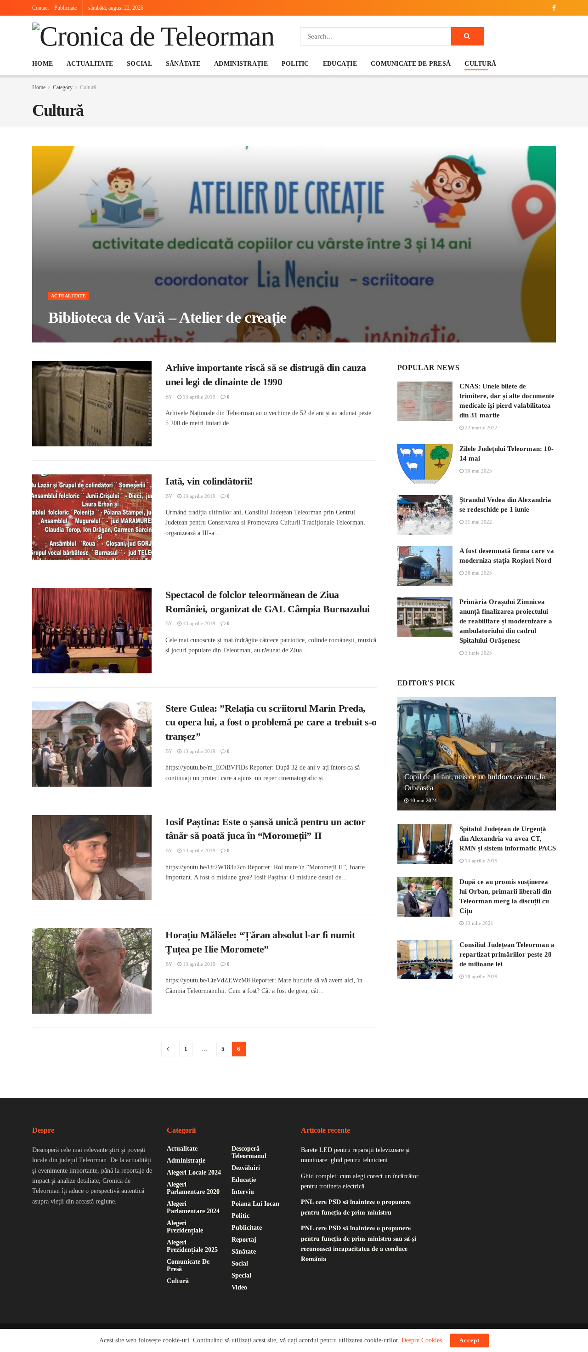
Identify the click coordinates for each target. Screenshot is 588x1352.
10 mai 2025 (478, 470)
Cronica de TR (77, 337)
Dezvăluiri (246, 1167)
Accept (469, 1340)
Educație (340, 63)
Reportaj (244, 1239)
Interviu (243, 1191)
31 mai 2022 (478, 522)
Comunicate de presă (411, 63)
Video (239, 1287)
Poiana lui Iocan (255, 1203)
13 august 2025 (123, 337)
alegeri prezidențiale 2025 (192, 1246)
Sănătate (183, 63)
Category (63, 87)
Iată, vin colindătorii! (209, 481)
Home (42, 63)
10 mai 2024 (422, 800)
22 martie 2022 (481, 427)
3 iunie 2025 (478, 653)
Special (241, 1275)
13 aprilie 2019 (198, 396)
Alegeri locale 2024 (194, 1172)
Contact (40, 8)
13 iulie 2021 (478, 923)
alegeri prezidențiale (185, 1227)
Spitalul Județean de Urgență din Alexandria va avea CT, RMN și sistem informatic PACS (507, 838)
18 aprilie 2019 (481, 976)
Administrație (241, 63)
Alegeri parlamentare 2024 (193, 1207)
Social (139, 63)
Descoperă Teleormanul (249, 1152)
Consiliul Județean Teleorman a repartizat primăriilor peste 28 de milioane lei (506, 954)
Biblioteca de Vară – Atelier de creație (167, 317)
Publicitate (65, 8)
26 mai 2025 (478, 573)
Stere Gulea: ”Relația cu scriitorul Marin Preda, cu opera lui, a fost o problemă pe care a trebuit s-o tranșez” (271, 722)
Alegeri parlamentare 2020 (193, 1188)
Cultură (480, 63)
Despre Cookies (421, 1340)
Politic (295, 63)
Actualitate (90, 63)
